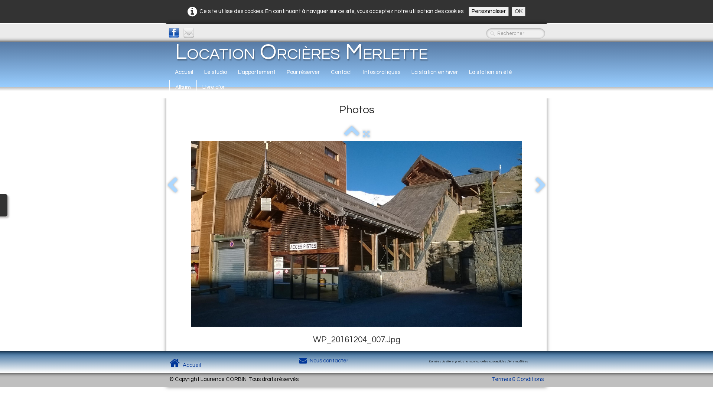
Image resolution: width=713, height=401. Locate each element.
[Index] (352, 134)
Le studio (215, 72)
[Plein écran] (366, 134)
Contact (341, 72)
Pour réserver (303, 72)
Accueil (184, 72)
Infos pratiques (381, 72)
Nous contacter (329, 360)
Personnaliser (489, 11)
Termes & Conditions (518, 379)
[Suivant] (541, 185)
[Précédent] (172, 185)
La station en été (490, 72)
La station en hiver (434, 72)
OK (518, 11)
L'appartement (257, 72)
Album (183, 87)
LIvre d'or (213, 87)
